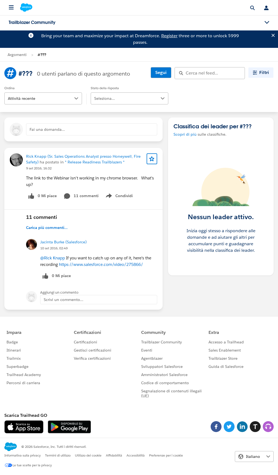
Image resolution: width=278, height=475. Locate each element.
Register (169, 36)
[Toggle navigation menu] (267, 23)
